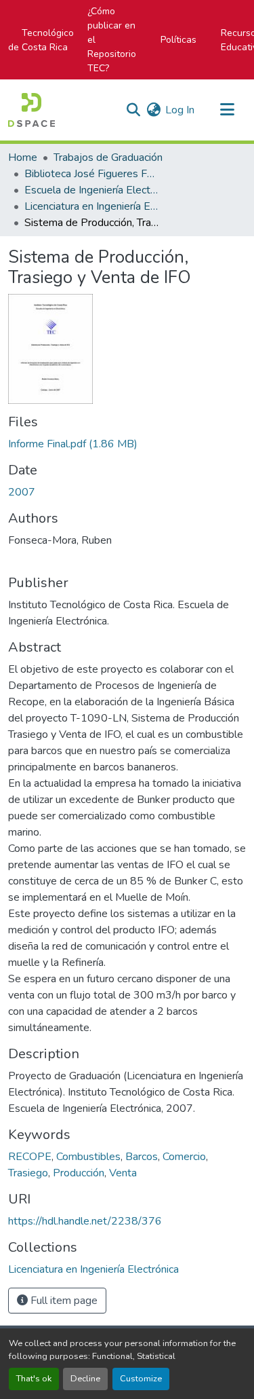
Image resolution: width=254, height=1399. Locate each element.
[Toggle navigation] (227, 110)
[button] (31, 110)
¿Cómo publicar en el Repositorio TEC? (111, 40)
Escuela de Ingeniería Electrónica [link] (92, 190)
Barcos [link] (141, 1156)
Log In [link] (179, 109)
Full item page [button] (63, 1300)
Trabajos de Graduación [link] (108, 157)
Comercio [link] (184, 1156)
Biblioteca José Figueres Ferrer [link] (92, 173)
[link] (127, 444)
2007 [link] (21, 492)
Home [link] (22, 157)
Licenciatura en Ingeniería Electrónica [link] (92, 206)
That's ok (33, 1379)
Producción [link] (78, 1172)
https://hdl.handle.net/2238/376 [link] (85, 1221)
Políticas (178, 39)
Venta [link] (123, 1172)
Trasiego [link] (28, 1172)
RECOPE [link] (29, 1156)
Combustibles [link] (88, 1156)
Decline (85, 1379)
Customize (141, 1379)
